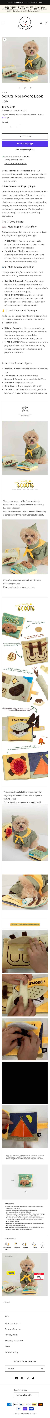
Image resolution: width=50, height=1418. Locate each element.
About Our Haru (12, 1323)
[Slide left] (19, 88)
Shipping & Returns (14, 1340)
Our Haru (21, 1413)
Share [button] (7, 1302)
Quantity (5, 122)
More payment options (25, 150)
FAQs (7, 1346)
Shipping (5, 110)
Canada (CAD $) (24, 1395)
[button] (3, 23)
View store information (15, 163)
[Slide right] (30, 88)
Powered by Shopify (30, 1413)
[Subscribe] (42, 1369)
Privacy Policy (11, 1335)
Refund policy (11, 1352)
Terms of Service (13, 1329)
